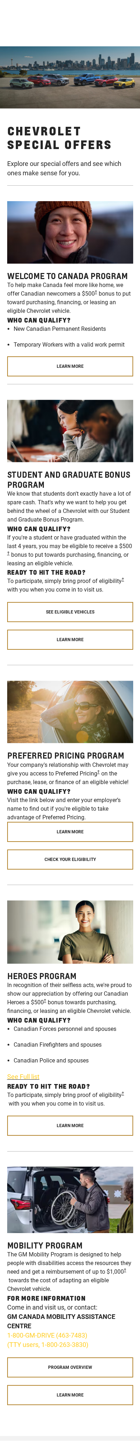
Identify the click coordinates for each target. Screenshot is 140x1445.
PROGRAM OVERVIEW (70, 1367)
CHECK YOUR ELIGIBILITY (70, 859)
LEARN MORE (70, 366)
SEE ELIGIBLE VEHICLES (70, 612)
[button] (96, 292)
